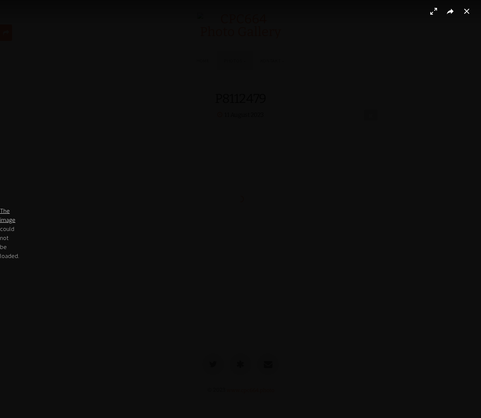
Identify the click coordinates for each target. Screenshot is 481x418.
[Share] (450, 11)
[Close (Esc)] (466, 11)
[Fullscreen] (433, 11)
